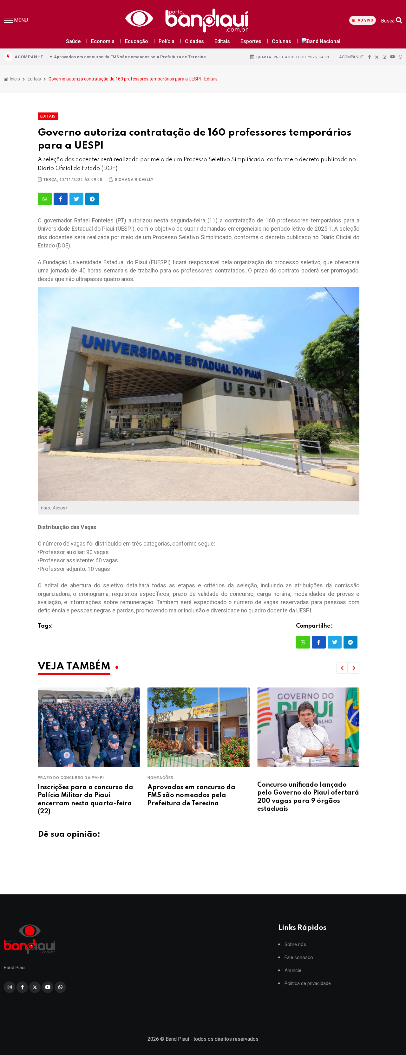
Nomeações (51, 778)
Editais (222, 41)
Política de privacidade (308, 983)
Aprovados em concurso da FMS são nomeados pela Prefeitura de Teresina (130, 56)
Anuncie (293, 970)
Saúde (73, 41)
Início (14, 78)
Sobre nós (295, 944)
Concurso (268, 778)
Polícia (166, 41)
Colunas (281, 41)
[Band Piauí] (188, 20)
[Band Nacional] (321, 42)
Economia (103, 41)
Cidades (194, 41)
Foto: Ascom (54, 508)
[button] (342, 668)
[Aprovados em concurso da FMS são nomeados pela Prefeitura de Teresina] (89, 727)
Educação (136, 41)
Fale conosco (299, 957)
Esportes (250, 41)
